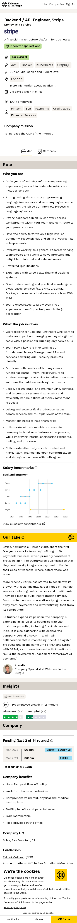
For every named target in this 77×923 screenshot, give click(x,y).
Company (49, 151)
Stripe (58, 20)
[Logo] (12, 4)
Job (29, 151)
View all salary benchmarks (22, 524)
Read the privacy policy (15, 907)
